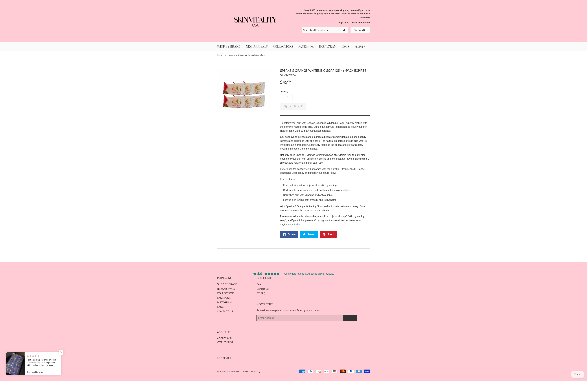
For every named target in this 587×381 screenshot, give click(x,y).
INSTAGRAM (327, 46)
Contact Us (263, 289)
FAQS (345, 46)
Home (219, 55)
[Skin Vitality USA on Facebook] (361, 358)
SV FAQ (261, 293)
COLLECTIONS (283, 46)
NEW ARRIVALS (257, 46)
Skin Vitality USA (232, 371)
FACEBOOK (306, 46)
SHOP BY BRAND (228, 46)
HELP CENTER (224, 358)
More (358, 46)
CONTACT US (225, 311)
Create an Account (360, 22)
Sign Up (350, 318)
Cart (362, 30)
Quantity (284, 91)
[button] (61, 352)
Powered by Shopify (251, 371)
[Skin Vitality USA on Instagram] (366, 358)
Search (260, 284)
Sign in (342, 22)
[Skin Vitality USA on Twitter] (356, 358)
